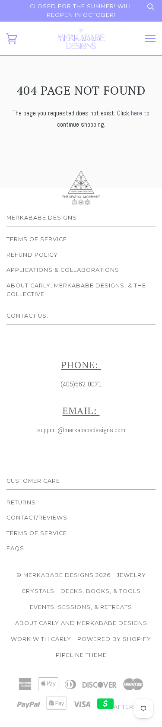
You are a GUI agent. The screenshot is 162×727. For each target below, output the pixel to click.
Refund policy (32, 255)
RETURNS (21, 502)
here (136, 113)
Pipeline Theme (81, 655)
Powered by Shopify (114, 639)
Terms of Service (36, 239)
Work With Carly (41, 639)
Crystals (38, 591)
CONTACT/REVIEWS (36, 517)
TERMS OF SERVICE (36, 533)
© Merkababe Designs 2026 (63, 575)
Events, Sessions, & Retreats (81, 607)
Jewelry (131, 575)
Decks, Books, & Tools (100, 591)
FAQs (15, 548)
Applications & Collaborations (62, 270)
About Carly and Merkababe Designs (81, 623)
